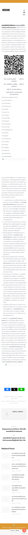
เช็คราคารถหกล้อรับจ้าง (14, 403)
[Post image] (6, 456)
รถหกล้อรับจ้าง (6, 10)
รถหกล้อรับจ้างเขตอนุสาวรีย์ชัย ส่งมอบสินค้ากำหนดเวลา (19, 488)
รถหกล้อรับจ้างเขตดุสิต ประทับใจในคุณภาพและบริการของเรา (18, 477)
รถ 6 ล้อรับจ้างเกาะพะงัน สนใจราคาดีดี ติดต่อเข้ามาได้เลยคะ (19, 509)
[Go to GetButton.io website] (24, 533)
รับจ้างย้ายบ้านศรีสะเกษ (21, 401)
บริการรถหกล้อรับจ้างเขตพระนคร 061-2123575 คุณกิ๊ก (19, 499)
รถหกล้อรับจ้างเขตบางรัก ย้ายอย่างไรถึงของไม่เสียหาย (19, 455)
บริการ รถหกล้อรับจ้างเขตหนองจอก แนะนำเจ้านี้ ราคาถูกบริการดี (19, 466)
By (20, 396)
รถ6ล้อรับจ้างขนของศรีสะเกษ (10, 401)
